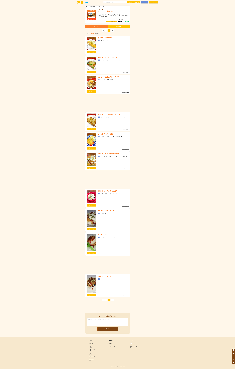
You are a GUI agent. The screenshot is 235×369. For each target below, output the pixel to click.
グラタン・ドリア (92, 356)
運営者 (110, 343)
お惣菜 (90, 346)
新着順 (92, 33)
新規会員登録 (153, 2)
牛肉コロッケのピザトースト (107, 57)
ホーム (87, 6)
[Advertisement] (107, 103)
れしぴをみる (91, 52)
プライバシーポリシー (113, 346)
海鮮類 (90, 360)
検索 (130, 2)
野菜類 (90, 353)
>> (112, 30)
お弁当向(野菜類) (92, 349)
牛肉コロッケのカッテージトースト (110, 153)
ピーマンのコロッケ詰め (106, 134)
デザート (90, 354)
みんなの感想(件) (119, 26)
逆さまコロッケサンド (105, 234)
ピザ (89, 357)
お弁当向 (91, 6)
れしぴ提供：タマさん (125, 72)
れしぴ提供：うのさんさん (125, 295)
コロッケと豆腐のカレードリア (108, 77)
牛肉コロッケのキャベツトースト (109, 114)
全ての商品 (91, 343)
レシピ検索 (136, 2)
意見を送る (107, 328)
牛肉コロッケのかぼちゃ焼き (107, 191)
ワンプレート (91, 361)
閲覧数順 (97, 33)
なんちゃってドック (104, 276)
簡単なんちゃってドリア (106, 210)
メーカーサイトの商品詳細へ (111, 21)
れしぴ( (96, 26)
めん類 (90, 350)
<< (103, 30)
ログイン (145, 2)
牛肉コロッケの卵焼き (105, 38)
